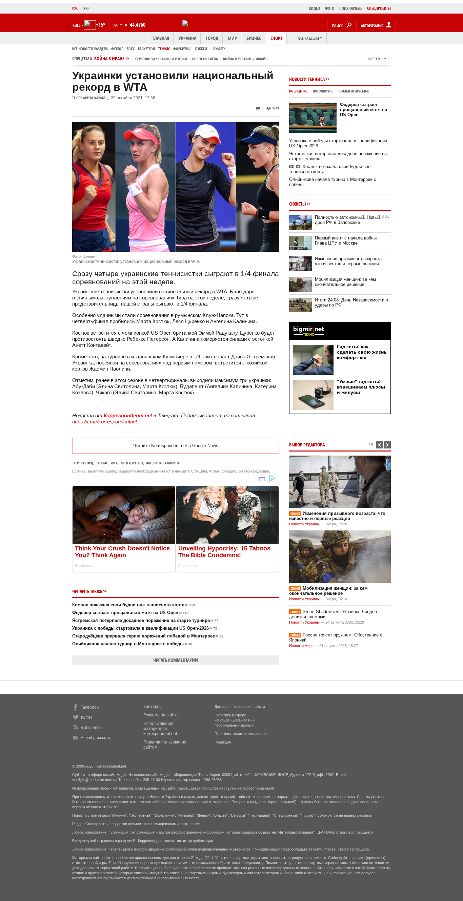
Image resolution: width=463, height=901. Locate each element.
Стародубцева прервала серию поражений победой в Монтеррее (147, 635)
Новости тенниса (307, 79)
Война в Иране (180, 58)
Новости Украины (304, 524)
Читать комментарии (175, 660)
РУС (75, 8)
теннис (102, 462)
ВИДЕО (314, 8)
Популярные (323, 90)
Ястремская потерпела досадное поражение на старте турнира (145, 620)
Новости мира (301, 646)
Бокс (131, 48)
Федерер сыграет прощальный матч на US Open (130, 612)
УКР (86, 8)
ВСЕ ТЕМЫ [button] (375, 58)
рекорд (87, 462)
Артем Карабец (95, 97)
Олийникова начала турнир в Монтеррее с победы (132, 643)
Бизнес (253, 38)
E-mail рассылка (96, 737)
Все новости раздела (90, 48)
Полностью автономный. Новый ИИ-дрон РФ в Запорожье (352, 220)
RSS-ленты (91, 727)
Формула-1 (182, 48)
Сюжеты (297, 204)
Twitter (86, 717)
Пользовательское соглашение (241, 734)
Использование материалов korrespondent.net (160, 728)
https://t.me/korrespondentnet (104, 421)
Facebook (89, 707)
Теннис (164, 48)
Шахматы (218, 48)
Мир (232, 38)
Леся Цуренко (132, 462)
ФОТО (329, 8)
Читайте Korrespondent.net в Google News (175, 445)
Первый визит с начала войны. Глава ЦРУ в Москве (346, 240)
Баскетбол (146, 48)
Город (212, 38)
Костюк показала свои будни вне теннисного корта (133, 604)
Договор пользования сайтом (240, 707)
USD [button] (116, 24)
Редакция (223, 742)
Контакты (152, 706)
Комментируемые (354, 90)
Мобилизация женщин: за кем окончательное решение (345, 282)
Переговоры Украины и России (161, 58)
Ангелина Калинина (163, 462)
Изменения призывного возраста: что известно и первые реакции (349, 261)
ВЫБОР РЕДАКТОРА (307, 444)
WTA (114, 462)
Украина (187, 38)
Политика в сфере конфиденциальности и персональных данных (235, 720)
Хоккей (201, 48)
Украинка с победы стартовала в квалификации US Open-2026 (144, 628)
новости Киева (205, 58)
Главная (161, 38)
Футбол (117, 48)
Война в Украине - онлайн (245, 58)
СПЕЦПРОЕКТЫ (379, 8)
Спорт (276, 38)
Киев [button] (77, 25)
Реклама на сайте (160, 715)
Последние (298, 90)
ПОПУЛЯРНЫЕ (350, 8)
